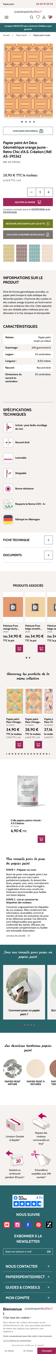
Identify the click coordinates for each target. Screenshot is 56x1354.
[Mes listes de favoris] (38, 17)
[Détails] (19, 648)
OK (49, 1251)
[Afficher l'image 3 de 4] (30, 122)
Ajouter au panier (25, 202)
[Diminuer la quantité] (31, 192)
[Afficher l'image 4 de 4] (34, 122)
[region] (28, 91)
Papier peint (8, 4)
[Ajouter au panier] (19, 744)
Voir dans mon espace (25, 131)
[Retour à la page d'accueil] (28, 12)
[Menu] (7, 17)
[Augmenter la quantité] (48, 192)
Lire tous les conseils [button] (16, 935)
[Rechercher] (31, 17)
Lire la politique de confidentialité (17, 1341)
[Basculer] (48, 540)
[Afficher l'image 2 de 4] (26, 122)
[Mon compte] (44, 17)
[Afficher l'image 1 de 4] (22, 122)
